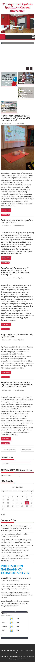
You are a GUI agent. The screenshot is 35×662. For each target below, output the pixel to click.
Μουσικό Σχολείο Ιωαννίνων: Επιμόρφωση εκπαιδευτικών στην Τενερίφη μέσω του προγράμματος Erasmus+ (15, 603)
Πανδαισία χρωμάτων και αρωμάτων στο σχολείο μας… (17, 221)
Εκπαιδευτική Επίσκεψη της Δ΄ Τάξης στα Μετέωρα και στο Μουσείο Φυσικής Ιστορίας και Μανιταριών (15, 271)
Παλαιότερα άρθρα (9, 449)
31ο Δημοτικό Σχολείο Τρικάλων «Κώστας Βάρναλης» (17, 7)
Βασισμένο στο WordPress (9, 656)
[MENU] (33, 36)
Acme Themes (21, 659)
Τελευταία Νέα (5, 214)
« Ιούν (3, 515)
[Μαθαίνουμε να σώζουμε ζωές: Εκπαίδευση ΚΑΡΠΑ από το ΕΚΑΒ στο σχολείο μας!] (17, 147)
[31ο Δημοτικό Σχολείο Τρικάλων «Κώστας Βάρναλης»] (2, 36)
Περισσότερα (6, 210)
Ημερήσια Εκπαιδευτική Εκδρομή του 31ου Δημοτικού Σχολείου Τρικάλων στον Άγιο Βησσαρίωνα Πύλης (15, 558)
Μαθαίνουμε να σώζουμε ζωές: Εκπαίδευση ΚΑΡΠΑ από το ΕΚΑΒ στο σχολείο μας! (15, 118)
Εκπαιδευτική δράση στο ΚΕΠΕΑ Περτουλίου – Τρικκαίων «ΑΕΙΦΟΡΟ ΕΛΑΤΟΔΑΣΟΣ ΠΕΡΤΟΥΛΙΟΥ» (17, 384)
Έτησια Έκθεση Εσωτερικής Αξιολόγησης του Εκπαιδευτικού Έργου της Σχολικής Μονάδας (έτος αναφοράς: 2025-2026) (16, 528)
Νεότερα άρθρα (26, 449)
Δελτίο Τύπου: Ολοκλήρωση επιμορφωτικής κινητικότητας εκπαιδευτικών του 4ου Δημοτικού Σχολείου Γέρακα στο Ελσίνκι (15, 586)
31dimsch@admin (19, 123)
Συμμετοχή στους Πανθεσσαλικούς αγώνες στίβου (17, 335)
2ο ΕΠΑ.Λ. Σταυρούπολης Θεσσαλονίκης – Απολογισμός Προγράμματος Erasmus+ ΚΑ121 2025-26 (16, 595)
